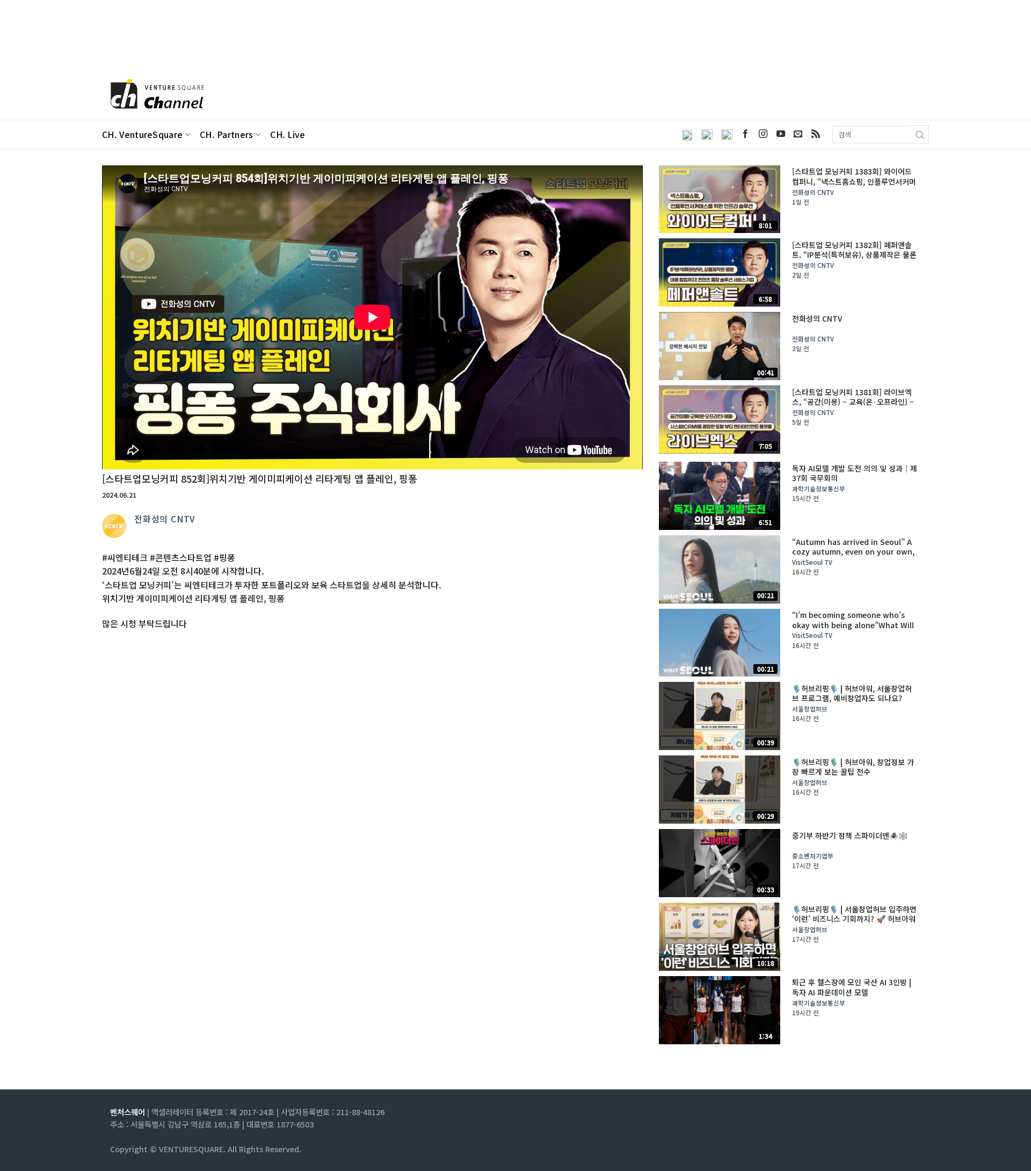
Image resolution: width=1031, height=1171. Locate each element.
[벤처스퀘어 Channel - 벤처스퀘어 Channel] (155, 95)
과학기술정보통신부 (818, 489)
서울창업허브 (809, 709)
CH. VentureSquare (142, 134)
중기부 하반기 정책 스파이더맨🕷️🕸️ (849, 835)
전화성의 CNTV (164, 518)
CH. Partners (226, 134)
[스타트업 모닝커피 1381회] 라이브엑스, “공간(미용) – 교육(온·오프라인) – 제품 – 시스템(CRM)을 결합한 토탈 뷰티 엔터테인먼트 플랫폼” (853, 406)
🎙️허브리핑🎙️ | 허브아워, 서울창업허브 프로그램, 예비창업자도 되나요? (852, 693)
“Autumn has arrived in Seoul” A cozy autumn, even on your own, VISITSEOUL (853, 551)
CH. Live (288, 134)
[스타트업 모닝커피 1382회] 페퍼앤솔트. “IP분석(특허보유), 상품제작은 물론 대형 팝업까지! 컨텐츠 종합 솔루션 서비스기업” (854, 259)
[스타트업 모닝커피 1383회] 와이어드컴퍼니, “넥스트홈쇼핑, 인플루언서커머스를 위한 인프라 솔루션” (854, 181)
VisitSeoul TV (812, 562)
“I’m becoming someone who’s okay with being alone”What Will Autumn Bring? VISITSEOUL (853, 624)
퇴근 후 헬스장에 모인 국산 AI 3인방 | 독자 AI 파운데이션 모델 (851, 987)
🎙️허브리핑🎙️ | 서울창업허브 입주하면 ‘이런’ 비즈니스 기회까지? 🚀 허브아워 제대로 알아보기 (854, 919)
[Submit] (920, 134)
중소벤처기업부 (812, 856)
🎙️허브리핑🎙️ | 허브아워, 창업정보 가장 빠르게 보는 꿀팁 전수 (853, 766)
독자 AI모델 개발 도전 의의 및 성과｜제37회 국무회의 (854, 473)
